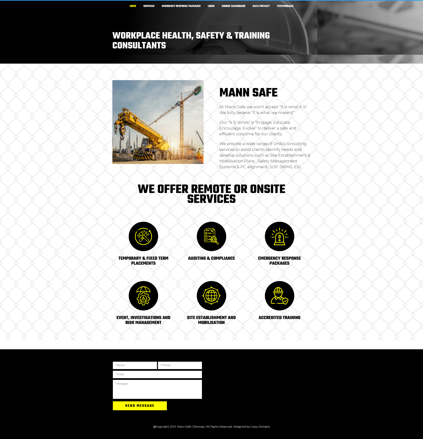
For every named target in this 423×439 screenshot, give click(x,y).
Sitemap (198, 426)
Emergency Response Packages (181, 6)
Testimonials (285, 6)
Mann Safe (184, 426)
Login (211, 6)
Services (148, 6)
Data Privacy (261, 6)
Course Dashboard (233, 6)
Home (133, 6)
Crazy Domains (260, 426)
